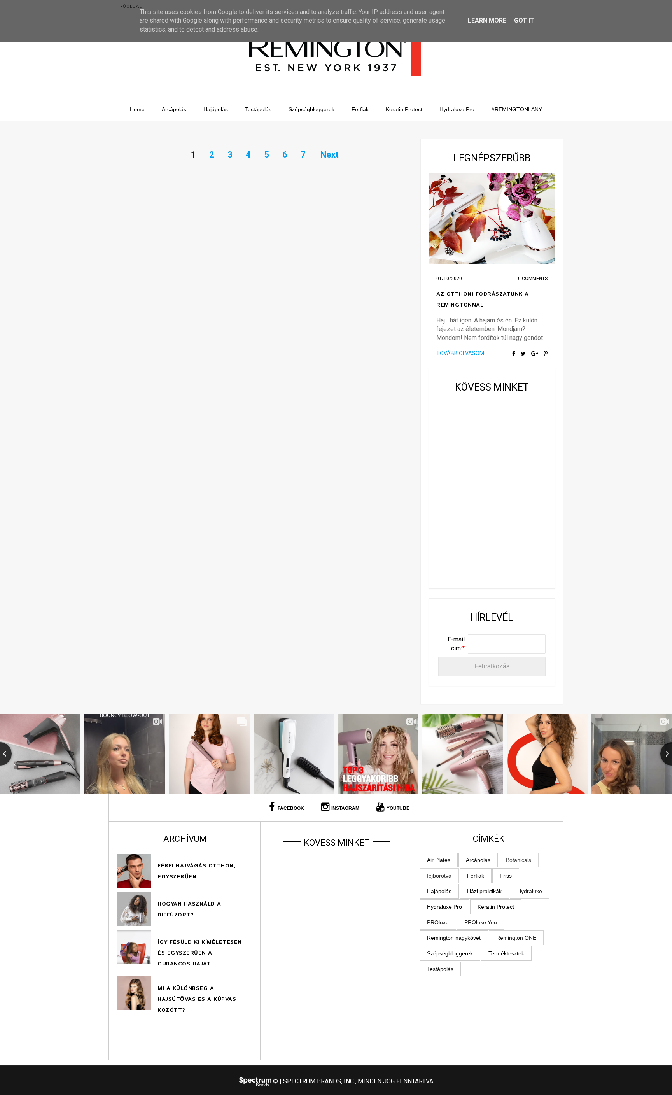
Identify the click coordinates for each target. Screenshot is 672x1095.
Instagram (345, 808)
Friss (506, 875)
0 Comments (533, 278)
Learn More (487, 20)
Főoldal (131, 6)
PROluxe (438, 922)
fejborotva (439, 875)
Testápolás (258, 109)
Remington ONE (516, 938)
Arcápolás (174, 109)
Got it (524, 20)
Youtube (398, 808)
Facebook (290, 808)
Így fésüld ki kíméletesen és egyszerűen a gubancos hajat (200, 953)
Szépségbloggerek (311, 109)
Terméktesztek (506, 953)
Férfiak (360, 109)
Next (329, 154)
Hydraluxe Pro (456, 109)
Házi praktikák (484, 891)
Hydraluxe (529, 891)
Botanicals (518, 860)
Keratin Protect (404, 109)
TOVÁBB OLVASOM (460, 353)
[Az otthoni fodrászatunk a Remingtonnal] (492, 218)
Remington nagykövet (454, 938)
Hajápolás (215, 109)
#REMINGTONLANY (517, 109)
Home (137, 109)
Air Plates (438, 860)
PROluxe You (480, 922)
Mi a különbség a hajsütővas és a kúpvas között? (197, 999)
